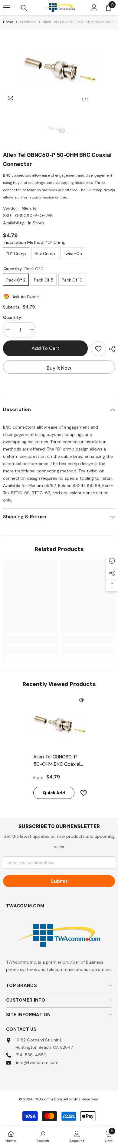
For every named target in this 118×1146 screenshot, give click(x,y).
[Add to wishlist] (98, 348)
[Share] (110, 349)
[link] (30, 639)
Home (8, 21)
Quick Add (54, 793)
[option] (59, 67)
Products (28, 21)
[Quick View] (81, 700)
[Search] (24, 8)
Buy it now (59, 368)
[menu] (6, 7)
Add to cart (45, 348)
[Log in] (94, 7)
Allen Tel (29, 208)
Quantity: (12, 317)
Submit (59, 881)
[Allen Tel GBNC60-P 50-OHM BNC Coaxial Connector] (59, 723)
